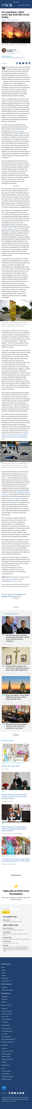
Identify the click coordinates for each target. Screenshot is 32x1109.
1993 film (6, 269)
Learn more (22, 57)
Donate (19, 5)
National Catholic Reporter (4, 1088)
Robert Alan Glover (8, 801)
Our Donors (5, 1022)
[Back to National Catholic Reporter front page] (8, 5)
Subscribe (28, 5)
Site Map (26, 1097)
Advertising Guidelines (6, 1097)
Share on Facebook (20, 63)
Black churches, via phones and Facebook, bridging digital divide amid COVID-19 (14, 829)
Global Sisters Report (7, 990)
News (9, 19)
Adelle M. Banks (7, 833)
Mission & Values (6, 1071)
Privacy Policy (5, 1073)
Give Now (4, 1008)
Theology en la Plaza (8, 579)
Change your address (7, 1059)
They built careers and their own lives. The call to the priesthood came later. (16, 726)
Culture (4, 973)
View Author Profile (11, 53)
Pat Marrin (5, 769)
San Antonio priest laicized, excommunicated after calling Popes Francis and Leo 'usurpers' (17, 638)
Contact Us (5, 1048)
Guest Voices (12, 856)
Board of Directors (7, 1079)
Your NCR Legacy (6, 1019)
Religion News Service (17, 833)
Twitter (12, 1093)
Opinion (4, 19)
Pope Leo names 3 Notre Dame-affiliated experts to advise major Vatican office (18, 697)
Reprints (4, 1062)
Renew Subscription (7, 1031)
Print (29, 63)
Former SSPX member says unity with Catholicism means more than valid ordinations (17, 668)
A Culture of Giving (7, 1014)
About (3, 1068)
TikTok (23, 1093)
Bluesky (10, 1093)
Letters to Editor (6, 1056)
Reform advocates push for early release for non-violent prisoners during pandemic (14, 796)
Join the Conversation (7, 56)
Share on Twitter (23, 63)
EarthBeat (4, 987)
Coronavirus (19, 594)
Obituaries (4, 999)
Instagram (20, 1093)
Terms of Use (14, 1097)
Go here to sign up (17, 581)
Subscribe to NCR (6, 1028)
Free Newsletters (6, 1036)
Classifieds (4, 996)
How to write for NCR (7, 1051)
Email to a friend (26, 63)
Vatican (8, 762)
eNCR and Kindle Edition (8, 1039)
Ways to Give (5, 1016)
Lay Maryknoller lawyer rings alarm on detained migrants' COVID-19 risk (16, 860)
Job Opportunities (6, 1054)
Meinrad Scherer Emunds (9, 864)
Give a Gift (4, 1034)
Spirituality (15, 19)
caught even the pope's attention (19, 498)
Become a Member (7, 1011)
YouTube (18, 1093)
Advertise (4, 1002)
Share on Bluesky (17, 63)
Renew (23, 5)
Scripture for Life (6, 981)
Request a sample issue (8, 1042)
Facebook (15, 1093)
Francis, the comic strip (17, 762)
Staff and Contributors (8, 1076)
